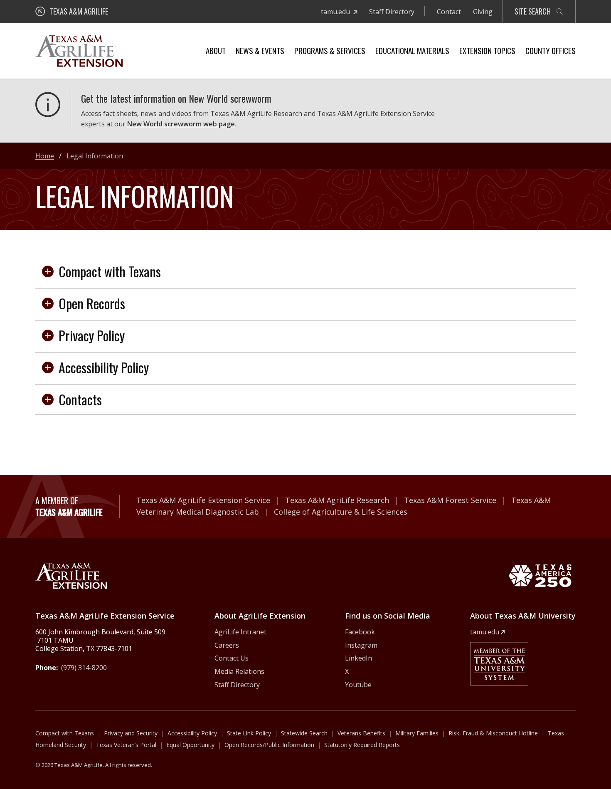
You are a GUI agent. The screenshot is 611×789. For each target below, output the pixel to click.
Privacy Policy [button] (92, 335)
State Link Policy (249, 733)
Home (44, 155)
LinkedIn (358, 658)
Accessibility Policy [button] (104, 367)
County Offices (550, 50)
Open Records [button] (92, 303)
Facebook (360, 631)
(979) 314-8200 (84, 667)
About (216, 50)
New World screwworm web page (181, 123)
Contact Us (231, 658)
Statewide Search (304, 733)
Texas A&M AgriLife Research (337, 500)
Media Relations (239, 671)
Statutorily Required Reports (362, 745)
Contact (449, 11)
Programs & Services (329, 50)
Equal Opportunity (190, 745)
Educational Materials (412, 50)
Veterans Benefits (361, 733)
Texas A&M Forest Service (450, 500)
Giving (483, 11)
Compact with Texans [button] (110, 271)
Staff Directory (391, 11)
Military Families (417, 733)
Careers (226, 645)
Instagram (361, 645)
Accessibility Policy (192, 733)
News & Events (260, 50)
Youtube (358, 684)
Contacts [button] (80, 399)
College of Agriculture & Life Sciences (340, 512)
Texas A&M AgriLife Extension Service (203, 500)
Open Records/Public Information (269, 745)
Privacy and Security (131, 733)
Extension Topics (487, 50)
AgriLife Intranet (240, 631)
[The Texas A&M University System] (499, 664)
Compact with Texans (64, 733)
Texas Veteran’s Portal (126, 745)
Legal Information (95, 155)
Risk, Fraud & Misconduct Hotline (493, 733)
